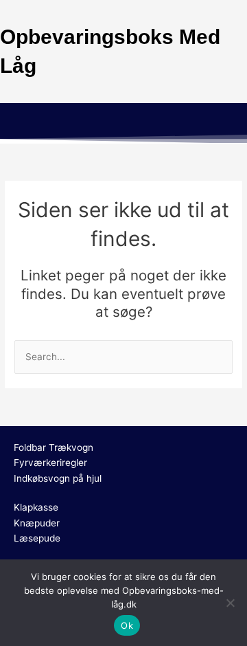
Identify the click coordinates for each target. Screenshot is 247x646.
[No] (230, 603)
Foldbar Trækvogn (53, 447)
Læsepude (37, 538)
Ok (127, 625)
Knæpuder (37, 522)
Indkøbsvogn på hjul (58, 478)
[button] (123, 123)
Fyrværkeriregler (50, 462)
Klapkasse (36, 507)
